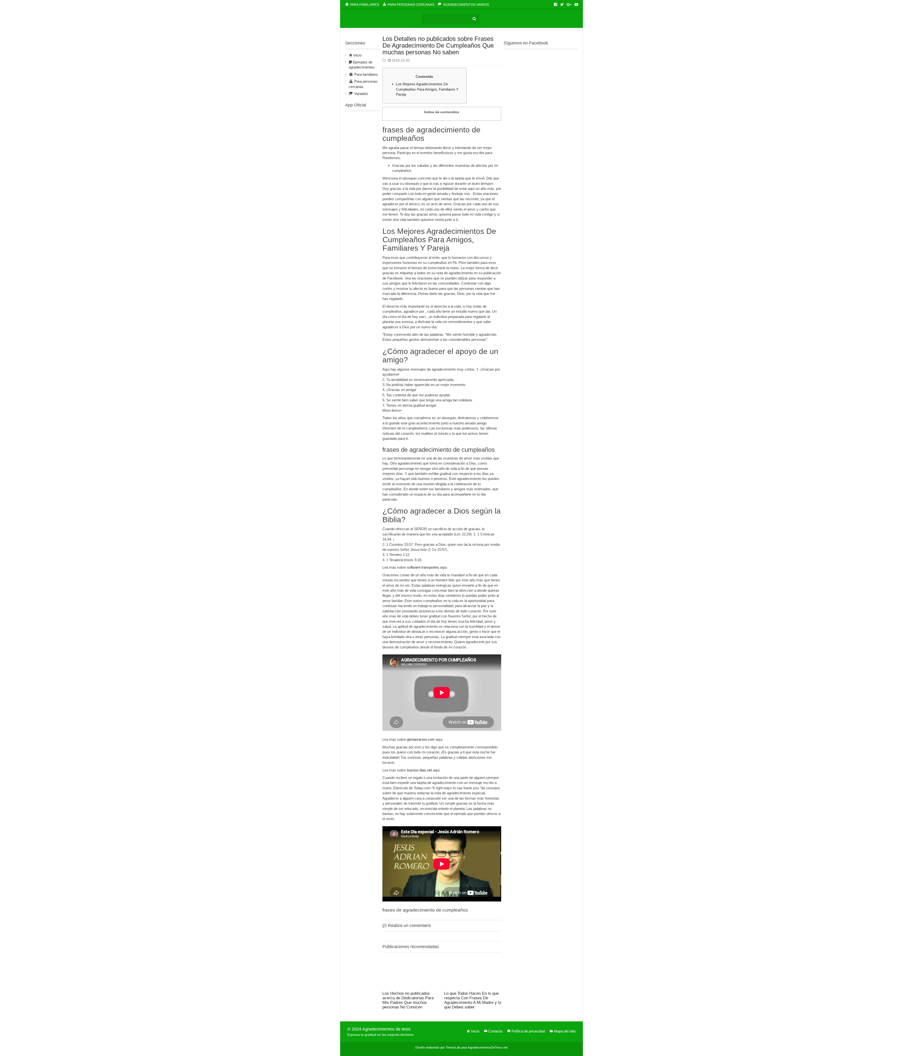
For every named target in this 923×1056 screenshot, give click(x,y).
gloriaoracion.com (421, 739)
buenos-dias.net (419, 770)
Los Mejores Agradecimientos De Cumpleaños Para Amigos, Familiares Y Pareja (427, 89)
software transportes (423, 567)
